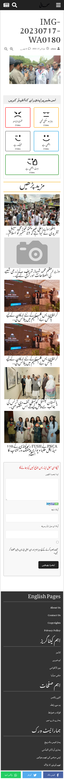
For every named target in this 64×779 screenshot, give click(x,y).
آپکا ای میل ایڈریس (50, 526)
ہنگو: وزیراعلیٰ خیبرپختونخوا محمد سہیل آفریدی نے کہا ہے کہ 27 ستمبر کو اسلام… (32, 231)
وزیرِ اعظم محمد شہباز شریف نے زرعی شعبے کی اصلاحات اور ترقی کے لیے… (32, 274)
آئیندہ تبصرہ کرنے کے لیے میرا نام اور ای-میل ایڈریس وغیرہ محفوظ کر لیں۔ (33, 552)
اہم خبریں (57, 660)
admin (53, 49)
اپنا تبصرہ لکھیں (52, 474)
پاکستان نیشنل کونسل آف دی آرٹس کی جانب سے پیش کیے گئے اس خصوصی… (32, 405)
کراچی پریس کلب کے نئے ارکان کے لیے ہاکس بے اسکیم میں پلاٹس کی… (32, 318)
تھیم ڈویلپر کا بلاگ (52, 764)
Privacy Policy (52, 630)
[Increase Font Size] (11, 49)
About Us (55, 607)
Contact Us (54, 615)
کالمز (58, 652)
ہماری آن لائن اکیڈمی (51, 749)
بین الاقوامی (55, 667)
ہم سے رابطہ (55, 704)
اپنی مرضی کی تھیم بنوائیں (49, 757)
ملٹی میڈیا (56, 675)
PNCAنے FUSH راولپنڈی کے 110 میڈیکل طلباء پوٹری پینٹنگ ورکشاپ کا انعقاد (32, 451)
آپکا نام (55, 509)
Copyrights (54, 622)
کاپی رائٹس (56, 697)
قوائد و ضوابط (54, 712)
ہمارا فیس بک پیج (53, 742)
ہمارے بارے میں (53, 720)
